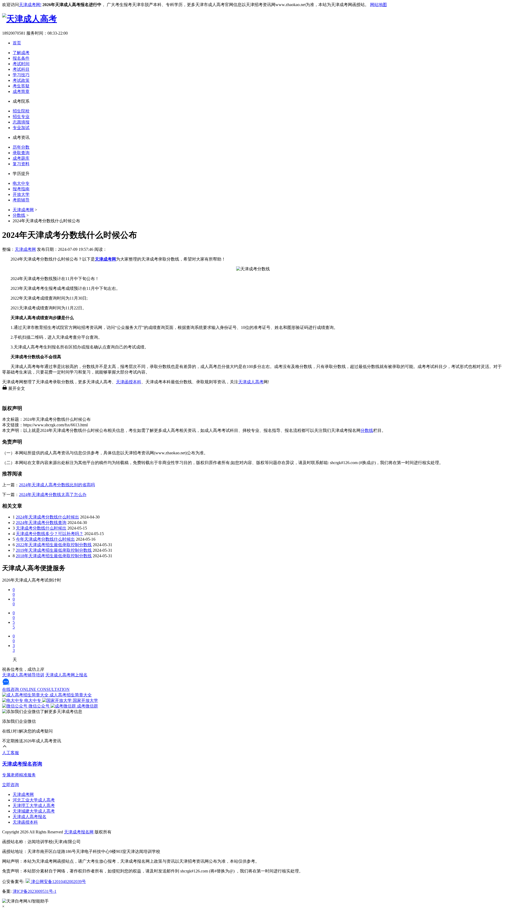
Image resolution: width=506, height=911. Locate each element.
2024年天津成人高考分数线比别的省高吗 (57, 485)
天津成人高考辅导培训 (23, 675)
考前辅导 (21, 200)
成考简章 (21, 91)
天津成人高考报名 (29, 816)
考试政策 (21, 80)
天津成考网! (30, 4)
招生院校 (21, 111)
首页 (17, 43)
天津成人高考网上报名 (66, 675)
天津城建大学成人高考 (34, 811)
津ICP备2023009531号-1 (34, 891)
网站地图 (378, 4)
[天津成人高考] (29, 18)
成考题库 (21, 158)
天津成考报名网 (79, 832)
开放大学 (21, 194)
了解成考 (21, 52)
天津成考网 (23, 209)
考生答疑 (21, 86)
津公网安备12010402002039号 (58, 881)
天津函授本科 (128, 382)
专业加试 (21, 127)
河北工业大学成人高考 (34, 800)
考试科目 (21, 69)
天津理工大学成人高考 (34, 805)
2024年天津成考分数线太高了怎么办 (52, 494)
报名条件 (21, 58)
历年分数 (21, 147)
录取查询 (21, 152)
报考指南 (21, 189)
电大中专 (21, 183)
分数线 (19, 215)
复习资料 (21, 164)
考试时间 (21, 64)
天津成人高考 (251, 382)
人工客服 (10, 752)
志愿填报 (21, 122)
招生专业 (21, 116)
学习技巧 (21, 75)
